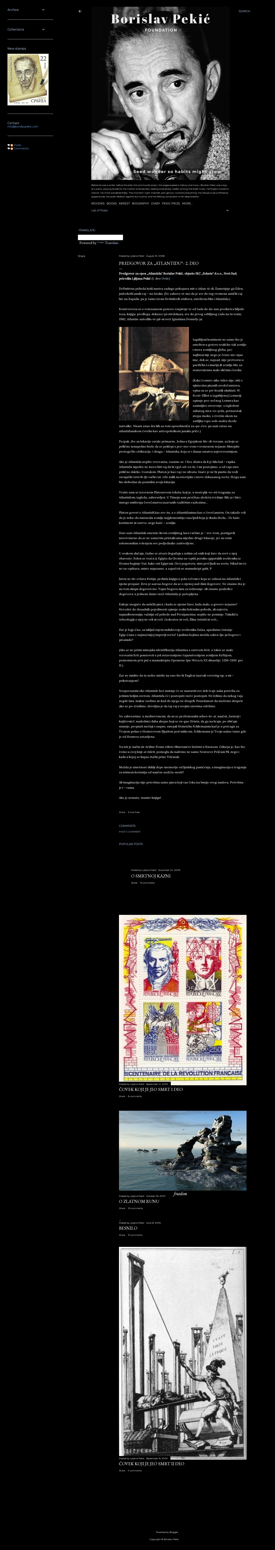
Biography (140, 203)
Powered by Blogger (167, 1532)
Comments (21, 148)
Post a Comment (129, 831)
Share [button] (81, 256)
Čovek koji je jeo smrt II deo (151, 1463)
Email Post (134, 812)
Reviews (98, 203)
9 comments (135, 1470)
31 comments (135, 1235)
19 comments (147, 882)
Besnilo (128, 1228)
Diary (155, 203)
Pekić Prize (171, 203)
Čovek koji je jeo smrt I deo (151, 1089)
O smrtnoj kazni (151, 876)
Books (112, 203)
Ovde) (165, 278)
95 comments (135, 1208)
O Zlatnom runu (139, 1201)
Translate (111, 242)
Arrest (124, 203)
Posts (17, 145)
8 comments (135, 1096)
